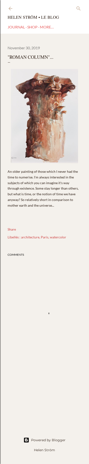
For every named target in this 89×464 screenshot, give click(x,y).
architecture (30, 237)
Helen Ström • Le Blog (33, 17)
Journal (16, 27)
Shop (32, 27)
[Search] (78, 7)
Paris (44, 237)
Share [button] (12, 229)
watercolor (58, 237)
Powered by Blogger (48, 440)
